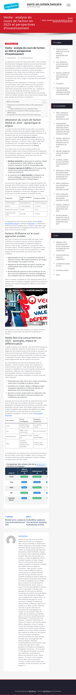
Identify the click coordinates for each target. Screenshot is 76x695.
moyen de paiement (27, 58)
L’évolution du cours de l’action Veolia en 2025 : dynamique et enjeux (25, 106)
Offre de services (24, 470)
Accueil (70, 18)
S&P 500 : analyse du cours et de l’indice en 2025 (63, 153)
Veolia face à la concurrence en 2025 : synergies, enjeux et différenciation (24, 112)
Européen (37, 482)
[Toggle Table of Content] (43, 102)
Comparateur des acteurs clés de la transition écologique (24, 115)
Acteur (11, 473)
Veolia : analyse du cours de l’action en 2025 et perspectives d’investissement (57, 20)
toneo (58, 275)
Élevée (24, 482)
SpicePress (46, 691)
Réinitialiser (41, 465)
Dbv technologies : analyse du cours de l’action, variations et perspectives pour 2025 (63, 219)
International (37, 476)
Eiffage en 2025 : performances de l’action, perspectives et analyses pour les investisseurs (63, 246)
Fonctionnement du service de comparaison (62, 257)
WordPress (32, 691)
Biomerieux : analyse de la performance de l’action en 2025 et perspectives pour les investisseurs (63, 174)
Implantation (36, 471)
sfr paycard (60, 83)
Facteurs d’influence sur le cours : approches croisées (24, 108)
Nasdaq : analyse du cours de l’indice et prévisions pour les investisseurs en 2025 (63, 142)
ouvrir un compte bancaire (44, 4)
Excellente (24, 476)
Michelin (32, 223)
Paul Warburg (12, 58)
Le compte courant (62, 270)
